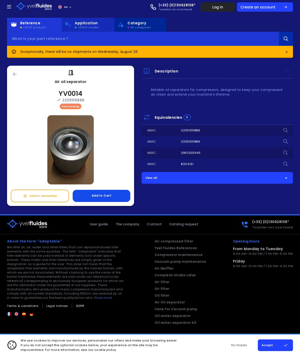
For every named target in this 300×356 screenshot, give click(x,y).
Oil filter (162, 295)
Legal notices (57, 306)
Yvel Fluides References (176, 248)
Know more (103, 298)
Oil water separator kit (176, 322)
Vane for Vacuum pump (176, 309)
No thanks (239, 345)
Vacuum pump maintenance (180, 261)
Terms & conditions (22, 306)
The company (127, 224)
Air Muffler (164, 268)
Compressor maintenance (179, 254)
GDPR (80, 306)
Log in (217, 7)
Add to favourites (40, 196)
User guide (99, 224)
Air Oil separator (170, 302)
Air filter (162, 282)
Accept (267, 345)
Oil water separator (173, 315)
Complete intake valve (175, 275)
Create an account (264, 7)
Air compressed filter (174, 241)
